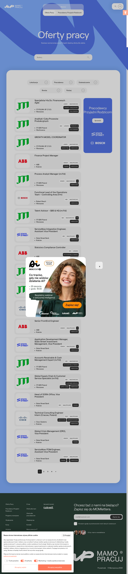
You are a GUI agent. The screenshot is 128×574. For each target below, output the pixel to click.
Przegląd (67, 535)
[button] (125, 12)
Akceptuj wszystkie (55, 567)
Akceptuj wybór (20, 567)
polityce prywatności (10, 556)
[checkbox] (11, 561)
